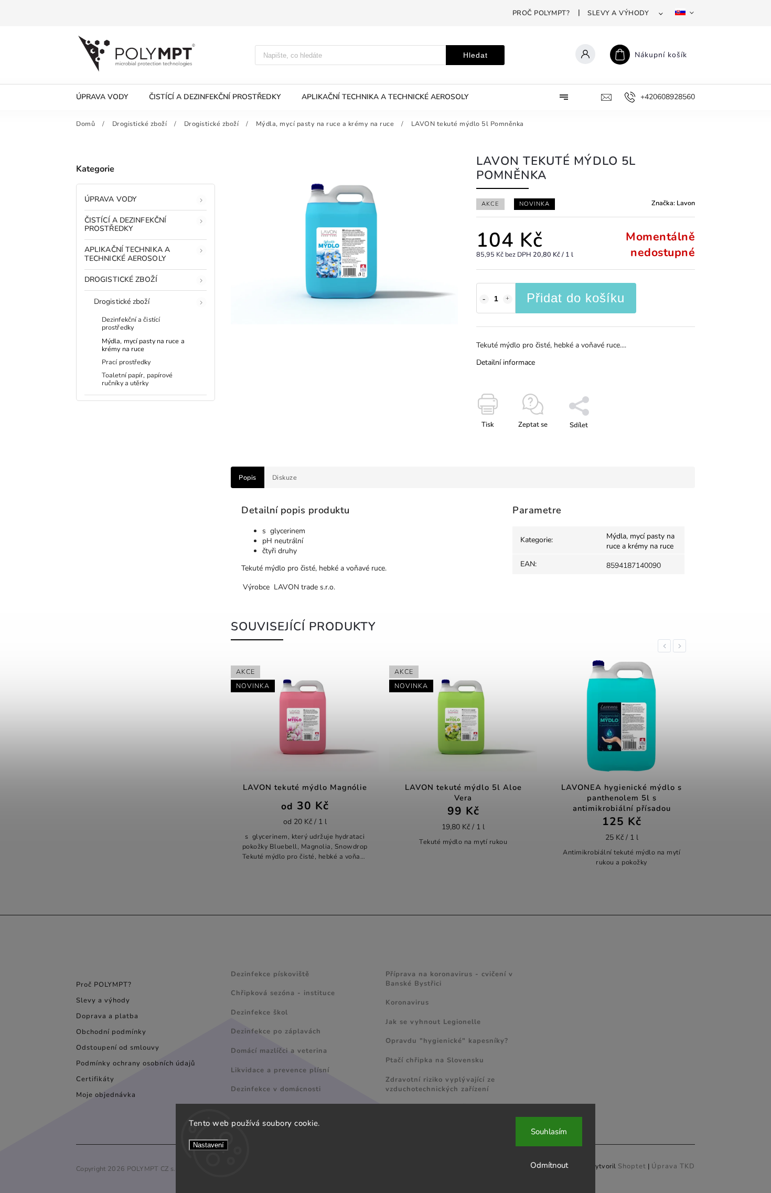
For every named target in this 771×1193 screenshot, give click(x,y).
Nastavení (208, 1145)
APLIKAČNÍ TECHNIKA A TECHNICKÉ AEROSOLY (127, 254)
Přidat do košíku (576, 298)
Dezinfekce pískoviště (270, 974)
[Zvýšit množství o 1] (507, 299)
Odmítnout (549, 1165)
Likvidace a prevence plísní (280, 1070)
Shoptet (632, 1166)
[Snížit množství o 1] (484, 299)
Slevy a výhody (618, 13)
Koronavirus (407, 1002)
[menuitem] (107, 97)
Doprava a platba (107, 1016)
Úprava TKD (673, 1166)
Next (681, 646)
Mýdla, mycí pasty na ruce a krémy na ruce (143, 344)
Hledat (475, 55)
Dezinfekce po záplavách (276, 1031)
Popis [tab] (247, 477)
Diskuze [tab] (284, 477)
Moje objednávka (106, 1095)
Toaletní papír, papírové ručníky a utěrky (137, 379)
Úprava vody (110, 199)
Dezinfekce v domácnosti (276, 1089)
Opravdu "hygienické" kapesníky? (446, 1041)
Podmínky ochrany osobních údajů (135, 1063)
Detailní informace (505, 362)
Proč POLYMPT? (541, 13)
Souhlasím (549, 1131)
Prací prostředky (126, 361)
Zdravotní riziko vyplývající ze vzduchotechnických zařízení (440, 1084)
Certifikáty (95, 1079)
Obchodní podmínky (111, 1032)
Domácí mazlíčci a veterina (279, 1050)
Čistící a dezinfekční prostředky (125, 224)
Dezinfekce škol (259, 1012)
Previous (666, 646)
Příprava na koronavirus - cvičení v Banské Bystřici (449, 978)
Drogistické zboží (120, 279)
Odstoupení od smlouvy (117, 1047)
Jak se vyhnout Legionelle (433, 1022)
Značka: (673, 202)
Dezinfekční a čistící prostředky (131, 323)
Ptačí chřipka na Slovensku (434, 1060)
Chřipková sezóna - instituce (283, 993)
